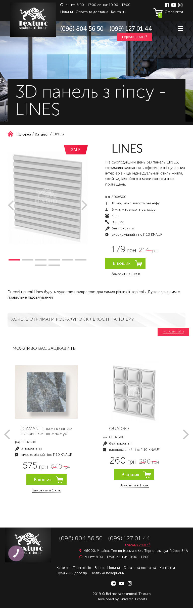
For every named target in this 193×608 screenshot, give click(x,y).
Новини (66, 12)
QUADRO (119, 428)
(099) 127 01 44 (131, 28)
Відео (99, 568)
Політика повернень (107, 573)
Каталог (63, 568)
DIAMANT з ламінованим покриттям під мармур (46, 431)
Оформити (171, 13)
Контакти (118, 12)
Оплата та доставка (92, 12)
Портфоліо (82, 568)
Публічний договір (72, 573)
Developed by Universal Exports (121, 599)
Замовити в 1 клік (126, 274)
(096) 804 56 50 (82, 28)
